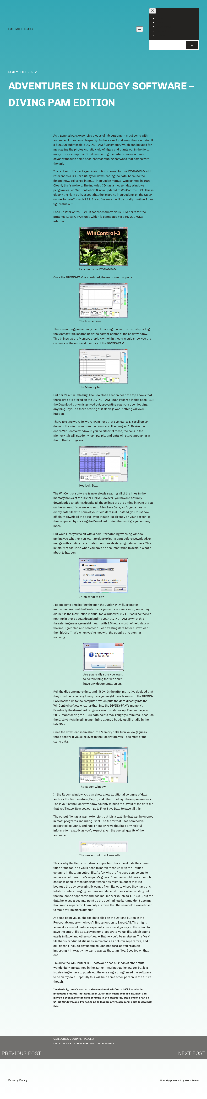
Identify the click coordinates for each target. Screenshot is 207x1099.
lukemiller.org (20, 29)
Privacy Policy (17, 1080)
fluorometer (79, 1043)
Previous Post (21, 1053)
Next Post (191, 1053)
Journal (76, 1038)
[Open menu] (139, 29)
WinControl (106, 1043)
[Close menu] (152, 11)
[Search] (192, 45)
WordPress (192, 1080)
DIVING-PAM (61, 1043)
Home (159, 18)
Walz (93, 1043)
